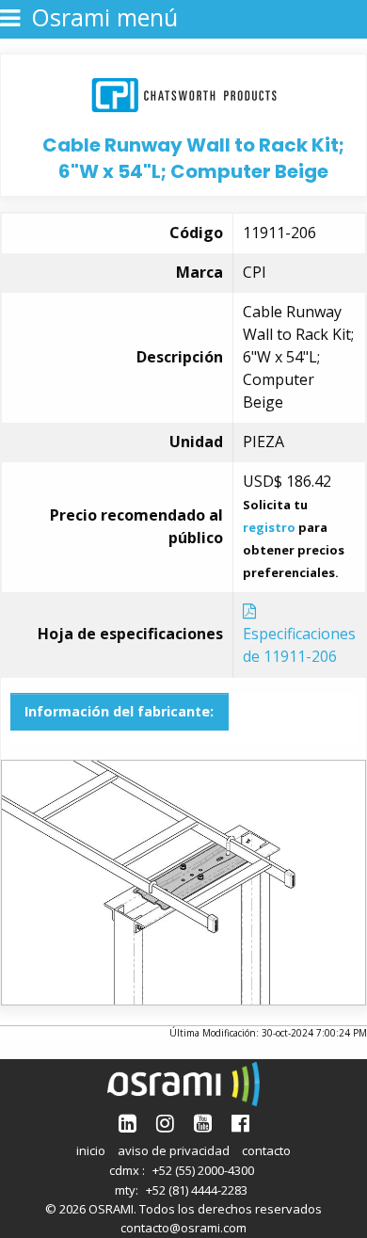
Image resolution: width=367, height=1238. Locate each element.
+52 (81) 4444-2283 (196, 1190)
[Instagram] (165, 1122)
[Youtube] (203, 1122)
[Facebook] (240, 1122)
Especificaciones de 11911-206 (299, 645)
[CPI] (184, 93)
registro (269, 527)
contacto (266, 1150)
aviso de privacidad (174, 1150)
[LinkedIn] (127, 1122)
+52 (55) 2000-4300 (203, 1170)
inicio (90, 1150)
